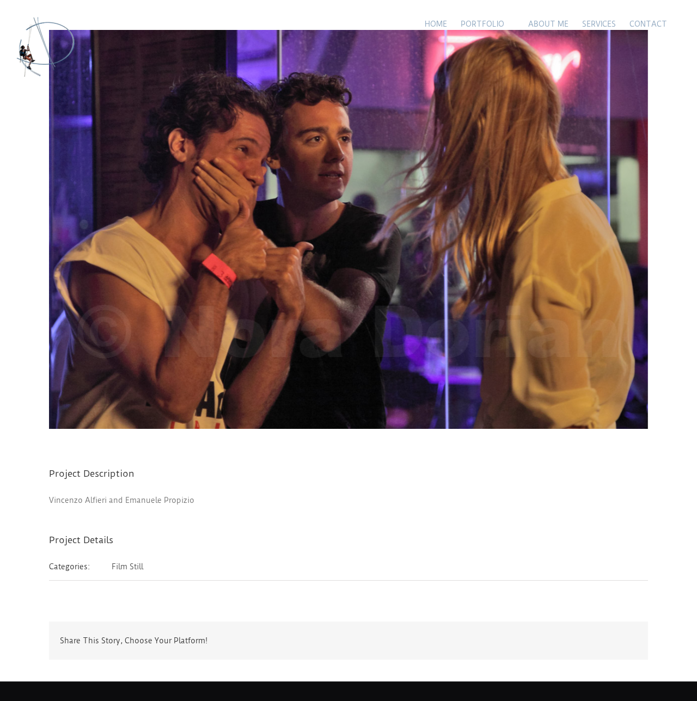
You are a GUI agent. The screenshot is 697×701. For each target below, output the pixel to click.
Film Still (127, 566)
